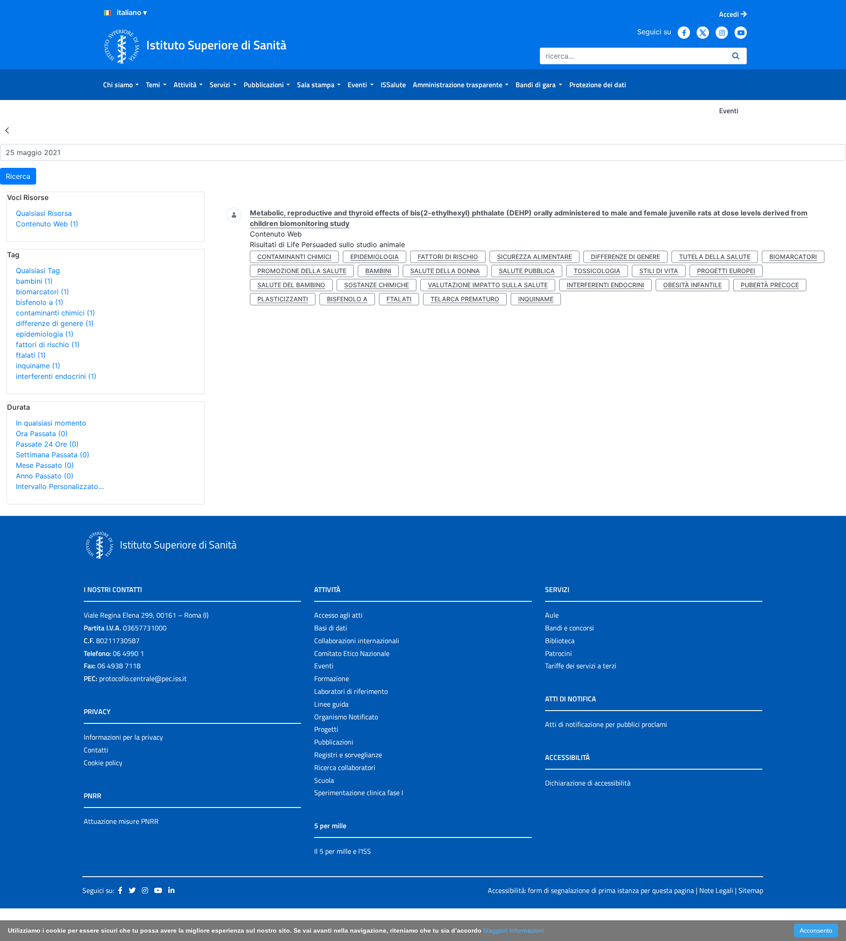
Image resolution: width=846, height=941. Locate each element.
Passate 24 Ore (47, 444)
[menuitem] (121, 84)
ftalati (31, 355)
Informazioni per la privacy (123, 737)
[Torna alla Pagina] (7, 130)
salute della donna (445, 270)
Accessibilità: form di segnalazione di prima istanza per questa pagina (591, 890)
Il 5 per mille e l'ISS (342, 851)
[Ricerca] (736, 56)
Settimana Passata (52, 454)
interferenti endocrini (56, 376)
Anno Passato (45, 475)
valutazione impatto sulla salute (488, 285)
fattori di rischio (48, 344)
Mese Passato (45, 465)
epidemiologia (45, 334)
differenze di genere (55, 323)
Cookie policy (103, 762)
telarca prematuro (464, 299)
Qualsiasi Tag (38, 270)
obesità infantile (692, 285)
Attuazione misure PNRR (121, 821)
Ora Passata (42, 433)
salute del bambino (291, 285)
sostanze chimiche (376, 285)
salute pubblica (527, 270)
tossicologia (597, 270)
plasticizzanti (282, 299)
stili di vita (658, 270)
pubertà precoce (770, 285)
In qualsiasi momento (51, 423)
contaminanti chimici (55, 312)
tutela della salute (714, 256)
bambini (34, 281)
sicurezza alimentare (534, 256)
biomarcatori (42, 291)
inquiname (38, 365)
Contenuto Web (47, 223)
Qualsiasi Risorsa (44, 213)
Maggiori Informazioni (513, 930)
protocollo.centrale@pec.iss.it (143, 678)
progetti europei (726, 270)
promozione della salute (301, 270)
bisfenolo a (39, 302)
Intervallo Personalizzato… (60, 486)
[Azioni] (107, 12)
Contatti (96, 750)
